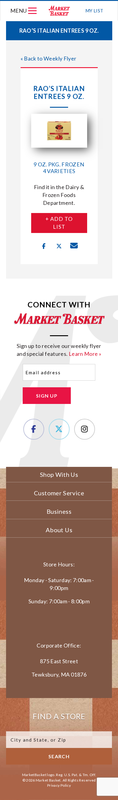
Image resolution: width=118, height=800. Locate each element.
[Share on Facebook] (43, 246)
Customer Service (59, 493)
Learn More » (85, 353)
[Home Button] (59, 11)
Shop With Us (59, 474)
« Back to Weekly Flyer (49, 58)
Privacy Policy (59, 785)
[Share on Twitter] (59, 246)
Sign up (46, 395)
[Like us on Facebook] (33, 429)
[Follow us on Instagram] (84, 429)
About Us (59, 529)
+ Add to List (59, 222)
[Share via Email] (74, 246)
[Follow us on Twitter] (59, 429)
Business (59, 511)
